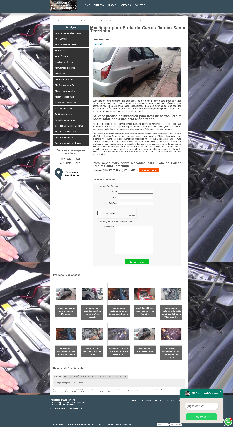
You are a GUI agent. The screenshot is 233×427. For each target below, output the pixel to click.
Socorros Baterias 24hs (65, 132)
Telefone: (113, 203)
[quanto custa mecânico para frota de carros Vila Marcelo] (92, 294)
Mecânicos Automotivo (65, 91)
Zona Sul (123, 377)
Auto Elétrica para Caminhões (68, 33)
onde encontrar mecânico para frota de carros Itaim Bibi (66, 351)
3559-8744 (73, 159)
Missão (112, 5)
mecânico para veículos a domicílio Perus (92, 351)
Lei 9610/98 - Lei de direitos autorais (99, 391)
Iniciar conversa (201, 416)
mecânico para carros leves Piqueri (145, 349)
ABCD (66, 377)
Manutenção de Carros (65, 68)
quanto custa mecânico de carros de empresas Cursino (118, 311)
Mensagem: (120, 240)
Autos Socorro (61, 56)
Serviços (125, 5)
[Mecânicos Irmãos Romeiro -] (65, 5)
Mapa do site (176, 400)
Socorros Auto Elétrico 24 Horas (69, 126)
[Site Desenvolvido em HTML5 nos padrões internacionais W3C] (163, 424)
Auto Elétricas (61, 39)
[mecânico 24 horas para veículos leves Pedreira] (145, 294)
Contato (140, 5)
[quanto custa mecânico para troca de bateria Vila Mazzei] (171, 334)
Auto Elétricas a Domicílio (66, 45)
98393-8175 (73, 163)
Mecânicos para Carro (64, 97)
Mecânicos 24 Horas (64, 79)
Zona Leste (92, 377)
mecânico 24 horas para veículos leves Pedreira (145, 311)
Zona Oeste (113, 377)
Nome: (115, 191)
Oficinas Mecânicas (63, 108)
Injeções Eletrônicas (64, 62)
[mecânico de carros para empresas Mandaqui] (66, 294)
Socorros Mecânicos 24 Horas (68, 143)
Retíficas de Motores (64, 114)
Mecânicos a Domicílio (64, 85)
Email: (115, 197)
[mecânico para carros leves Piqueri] (145, 334)
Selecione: (57, 377)
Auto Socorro (61, 50)
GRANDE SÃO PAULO (78, 377)
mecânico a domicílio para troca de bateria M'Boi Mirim (118, 351)
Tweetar (98, 44)
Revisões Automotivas (65, 120)
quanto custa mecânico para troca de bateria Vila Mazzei (171, 352)
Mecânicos (60, 74)
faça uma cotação (149, 170)
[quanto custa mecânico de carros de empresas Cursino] (118, 294)
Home (86, 5)
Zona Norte (103, 377)
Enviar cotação (137, 262)
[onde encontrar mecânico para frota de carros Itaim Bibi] (66, 334)
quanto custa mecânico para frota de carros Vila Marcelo (92, 312)
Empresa (99, 5)
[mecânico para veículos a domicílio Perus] (92, 334)
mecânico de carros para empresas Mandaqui (66, 311)
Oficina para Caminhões (65, 103)
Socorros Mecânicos (64, 137)
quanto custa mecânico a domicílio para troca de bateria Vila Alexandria (171, 312)
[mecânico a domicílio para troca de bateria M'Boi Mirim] (118, 334)
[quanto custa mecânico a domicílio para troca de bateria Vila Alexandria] (171, 294)
